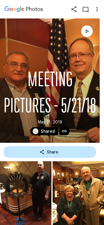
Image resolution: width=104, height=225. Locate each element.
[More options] (97, 9)
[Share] (74, 9)
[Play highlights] (87, 31)
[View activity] (85, 9)
